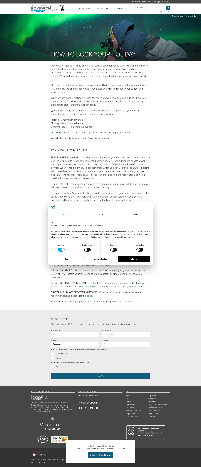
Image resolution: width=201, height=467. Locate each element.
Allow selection (100, 259)
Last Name (107, 330)
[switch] (87, 250)
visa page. (135, 301)
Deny (67, 259)
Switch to (100, 455)
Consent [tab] (65, 214)
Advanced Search (164, 12)
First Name (56, 330)
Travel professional (63, 354)
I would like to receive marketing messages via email (71, 362)
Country (55, 340)
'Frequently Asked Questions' (70, 132)
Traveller (59, 358)
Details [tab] (100, 214)
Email (106, 340)
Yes (57, 366)
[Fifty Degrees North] (44, 9)
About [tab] (135, 214)
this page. (87, 295)
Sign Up (100, 376)
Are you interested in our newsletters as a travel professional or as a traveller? (80, 350)
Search (168, 8)
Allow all (134, 259)
